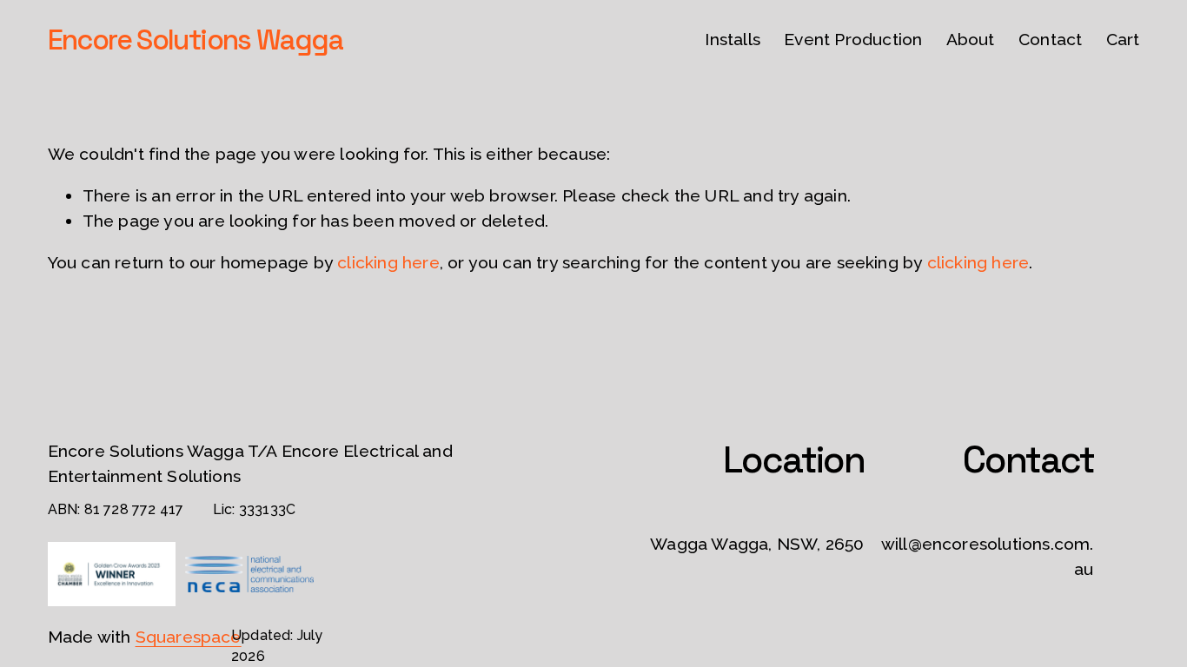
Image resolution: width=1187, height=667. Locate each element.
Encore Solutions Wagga (195, 39)
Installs (732, 40)
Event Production (853, 40)
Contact (1050, 40)
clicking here (388, 263)
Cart (1123, 40)
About (970, 40)
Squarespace (189, 637)
